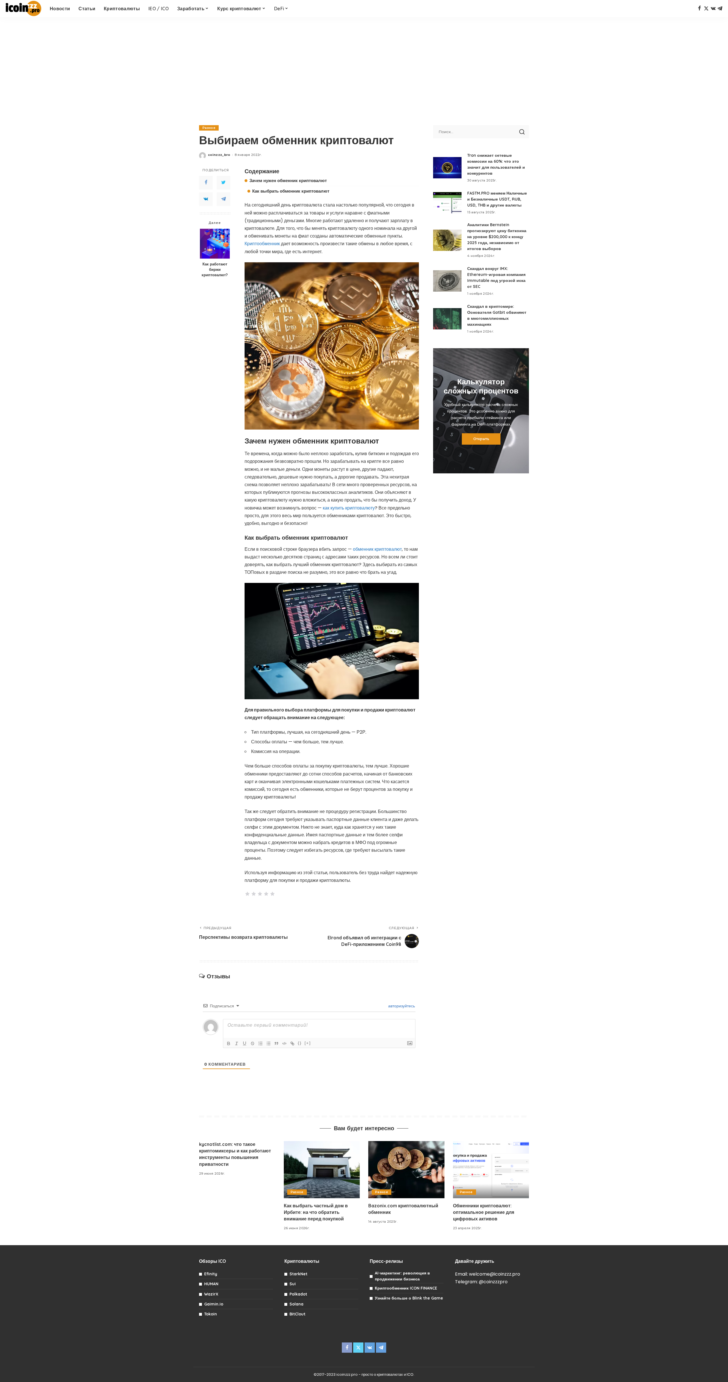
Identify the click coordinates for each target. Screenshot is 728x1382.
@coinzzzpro (493, 1281)
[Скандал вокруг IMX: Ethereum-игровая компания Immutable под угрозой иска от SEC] (447, 281)
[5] (272, 894)
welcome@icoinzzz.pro (494, 1274)
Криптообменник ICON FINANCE (406, 1288)
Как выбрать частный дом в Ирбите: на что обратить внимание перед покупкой (316, 1212)
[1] (247, 894)
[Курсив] (237, 1043)
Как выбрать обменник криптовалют (290, 191)
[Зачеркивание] (253, 1043)
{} (300, 1043)
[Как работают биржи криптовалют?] (215, 244)
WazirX (211, 1294)
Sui (292, 1283)
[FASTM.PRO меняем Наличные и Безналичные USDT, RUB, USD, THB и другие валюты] (447, 202)
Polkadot (298, 1294)
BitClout (297, 1314)
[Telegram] (719, 8)
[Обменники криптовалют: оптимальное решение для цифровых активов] (491, 1169)
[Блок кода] (284, 1043)
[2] (254, 894)
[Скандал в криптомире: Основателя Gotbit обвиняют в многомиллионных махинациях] (447, 318)
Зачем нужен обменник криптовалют (288, 180)
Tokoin (210, 1314)
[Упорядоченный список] (260, 1043)
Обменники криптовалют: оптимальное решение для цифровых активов (483, 1212)
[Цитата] (276, 1043)
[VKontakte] (206, 199)
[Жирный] (229, 1043)
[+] (308, 1043)
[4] (266, 894)
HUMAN (211, 1283)
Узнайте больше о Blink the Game (409, 1298)
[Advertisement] (364, 68)
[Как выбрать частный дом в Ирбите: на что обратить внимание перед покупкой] (322, 1169)
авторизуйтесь (401, 1006)
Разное (208, 128)
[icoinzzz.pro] (23, 8)
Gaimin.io (213, 1304)
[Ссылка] (292, 1043)
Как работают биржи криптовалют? (215, 269)
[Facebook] (699, 8)
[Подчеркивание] (245, 1043)
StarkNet (298, 1273)
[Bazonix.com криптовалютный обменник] (406, 1169)
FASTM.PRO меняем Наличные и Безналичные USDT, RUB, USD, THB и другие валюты (497, 199)
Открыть (481, 439)
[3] (260, 894)
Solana (296, 1304)
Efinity (210, 1273)
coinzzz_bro (219, 155)
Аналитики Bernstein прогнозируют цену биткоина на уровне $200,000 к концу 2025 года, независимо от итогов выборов (496, 236)
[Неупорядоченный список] (268, 1043)
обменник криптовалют (377, 549)
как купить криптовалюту (349, 508)
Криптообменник (262, 243)
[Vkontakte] (713, 8)
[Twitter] (706, 8)
